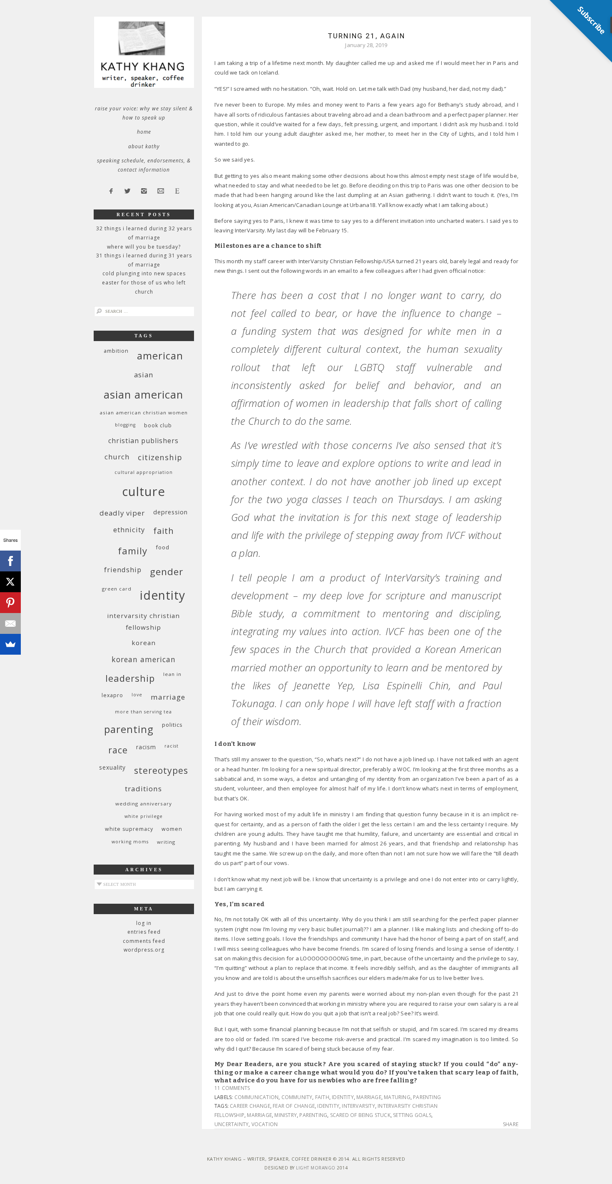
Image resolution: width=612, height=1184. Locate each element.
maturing (397, 1097)
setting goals (412, 1115)
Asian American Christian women (144, 412)
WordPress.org (144, 949)
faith (322, 1097)
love (137, 695)
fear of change (294, 1105)
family (132, 550)
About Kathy (144, 146)
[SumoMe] (10, 644)
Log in (144, 923)
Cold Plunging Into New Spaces (144, 273)
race (118, 750)
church (116, 456)
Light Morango (316, 1168)
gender (166, 571)
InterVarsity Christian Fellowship (143, 621)
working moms (130, 842)
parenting (427, 1097)
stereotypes (161, 770)
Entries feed (144, 931)
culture (143, 491)
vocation (264, 1124)
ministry (285, 1115)
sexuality (112, 767)
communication (256, 1097)
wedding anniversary (143, 803)
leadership (130, 678)
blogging (125, 425)
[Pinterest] (10, 602)
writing (166, 842)
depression (170, 512)
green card (117, 589)
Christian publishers (143, 440)
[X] (10, 581)
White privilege (143, 816)
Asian (143, 374)
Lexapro (112, 695)
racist (171, 746)
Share (510, 1124)
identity (343, 1097)
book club (158, 425)
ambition (116, 350)
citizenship (160, 457)
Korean (144, 642)
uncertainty (231, 1124)
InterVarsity (358, 1105)
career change (250, 1105)
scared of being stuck (360, 1115)
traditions (143, 788)
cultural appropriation (143, 472)
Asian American (143, 394)
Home (144, 131)
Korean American (144, 659)
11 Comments (232, 1088)
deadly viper (122, 513)
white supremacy (129, 829)
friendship (123, 569)
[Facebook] (10, 561)
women (172, 829)
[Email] (10, 623)
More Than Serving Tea (143, 712)
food (162, 547)
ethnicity (129, 529)
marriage (368, 1097)
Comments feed (144, 941)
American (160, 355)
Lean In (172, 674)
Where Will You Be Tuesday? (144, 246)
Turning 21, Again (366, 36)
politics (172, 724)
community (297, 1097)
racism (146, 747)
